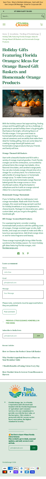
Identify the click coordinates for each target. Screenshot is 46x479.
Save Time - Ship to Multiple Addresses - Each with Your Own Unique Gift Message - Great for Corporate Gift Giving (23, 4)
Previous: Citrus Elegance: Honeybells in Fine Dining (22, 321)
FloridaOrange (6, 462)
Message (5, 288)
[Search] (43, 16)
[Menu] (3, 24)
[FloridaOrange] (22, 24)
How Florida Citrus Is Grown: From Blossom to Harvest (22, 373)
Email (4, 278)
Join (38, 336)
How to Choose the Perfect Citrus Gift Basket (21, 351)
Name (4, 268)
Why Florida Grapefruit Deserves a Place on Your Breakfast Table (21, 358)
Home (4, 34)
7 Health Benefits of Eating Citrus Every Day (21, 366)
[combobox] (21, 16)
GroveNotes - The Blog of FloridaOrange (24, 34)
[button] (41, 24)
